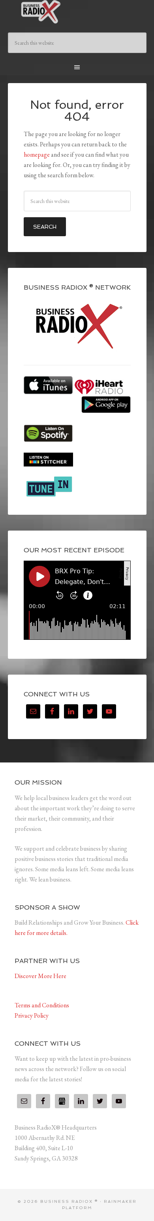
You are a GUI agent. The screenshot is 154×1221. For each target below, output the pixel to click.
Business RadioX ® (77, 12)
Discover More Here (40, 976)
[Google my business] (62, 1101)
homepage (37, 154)
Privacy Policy (32, 1015)
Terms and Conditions (42, 1005)
